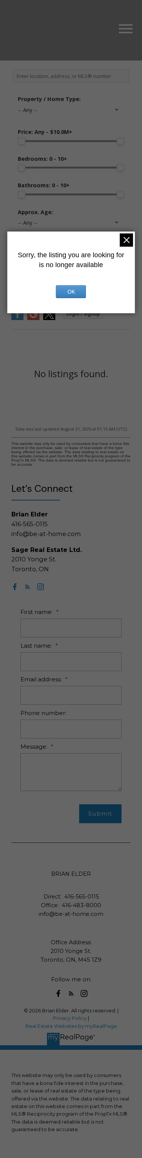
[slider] (21, 141)
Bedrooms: (42, 158)
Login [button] (83, 314)
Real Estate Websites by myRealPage (71, 1026)
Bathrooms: (44, 185)
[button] (14, 586)
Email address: (41, 679)
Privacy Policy (70, 1018)
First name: (37, 612)
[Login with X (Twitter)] (49, 318)
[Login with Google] (33, 318)
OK (71, 292)
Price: (45, 131)
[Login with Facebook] (17, 318)
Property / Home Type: (49, 99)
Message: (34, 746)
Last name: (36, 645)
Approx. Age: (35, 212)
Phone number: (43, 713)
